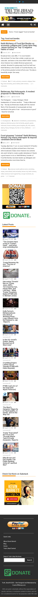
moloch (32, 125)
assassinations (31, 120)
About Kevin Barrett (10, 541)
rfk (16, 128)
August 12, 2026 (9, 428)
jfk (26, 125)
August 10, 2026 (9, 453)
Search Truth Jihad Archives (12, 556)
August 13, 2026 (9, 381)
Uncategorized (6, 120)
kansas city (25, 171)
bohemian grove (11, 123)
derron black (8, 171)
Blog (5, 544)
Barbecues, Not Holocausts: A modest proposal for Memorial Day (18, 92)
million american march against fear (11, 174)
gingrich (27, 123)
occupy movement (26, 174)
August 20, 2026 (9, 358)
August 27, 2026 (9, 279)
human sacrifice (11, 125)
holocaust (3, 125)
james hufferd (16, 83)
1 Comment (11, 176)
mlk (29, 125)
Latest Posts (8, 224)
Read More (5, 77)
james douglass (20, 125)
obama (3, 128)
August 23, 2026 (9, 334)
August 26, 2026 (9, 308)
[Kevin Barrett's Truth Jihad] (2, 24)
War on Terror (20, 128)
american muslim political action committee (22, 169)
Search (29, 560)
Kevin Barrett (17, 52)
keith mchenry (25, 83)
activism (18, 81)
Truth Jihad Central (10, 548)
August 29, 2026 (9, 239)
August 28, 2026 (9, 260)
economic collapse (27, 81)
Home (11, 32)
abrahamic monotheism (20, 120)
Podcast (4, 81)
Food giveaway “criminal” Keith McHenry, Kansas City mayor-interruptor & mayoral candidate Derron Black (19, 137)
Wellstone (28, 128)
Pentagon (12, 128)
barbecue (3, 123)
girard (31, 123)
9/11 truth (12, 81)
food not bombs (8, 83)
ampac (3, 171)
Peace (7, 128)
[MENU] (8, 24)
